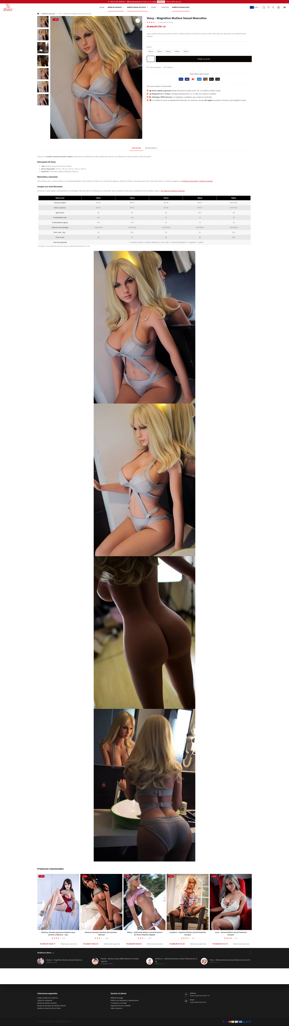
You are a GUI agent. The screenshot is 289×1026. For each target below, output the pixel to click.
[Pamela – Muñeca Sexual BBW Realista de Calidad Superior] (95, 961)
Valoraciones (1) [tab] (151, 148)
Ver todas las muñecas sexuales (173, 191)
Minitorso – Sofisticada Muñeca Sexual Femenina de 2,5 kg (176, 960)
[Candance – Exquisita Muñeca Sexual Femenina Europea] (188, 902)
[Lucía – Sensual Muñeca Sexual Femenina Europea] (231, 902)
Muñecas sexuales (115, 7)
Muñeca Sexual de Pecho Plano (49, 1008)
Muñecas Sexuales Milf (181, 7)
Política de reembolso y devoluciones (125, 1000)
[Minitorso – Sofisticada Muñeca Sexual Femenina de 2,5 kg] (149, 961)
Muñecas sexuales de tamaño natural (51, 1006)
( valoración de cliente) (165, 22)
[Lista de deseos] (268, 7)
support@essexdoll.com (198, 1002)
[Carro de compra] (284, 7)
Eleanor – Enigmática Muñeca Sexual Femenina (64, 960)
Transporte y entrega (119, 1003)
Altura (149, 47)
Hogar (101, 7)
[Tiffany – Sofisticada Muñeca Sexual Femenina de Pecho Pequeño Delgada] (144, 902)
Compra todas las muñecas (47, 998)
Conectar (165, 7)
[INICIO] (38, 14)
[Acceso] (278, 7)
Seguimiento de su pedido (121, 1006)
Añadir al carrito (204, 59)
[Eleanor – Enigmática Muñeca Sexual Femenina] (40, 961)
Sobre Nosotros (116, 1008)
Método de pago (117, 998)
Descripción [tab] (136, 148)
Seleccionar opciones (69, 944)
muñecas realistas (206, 181)
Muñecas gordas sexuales (47, 1003)
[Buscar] (264, 7)
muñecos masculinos (190, 181)
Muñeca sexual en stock (136, 7)
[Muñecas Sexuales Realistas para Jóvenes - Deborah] (101, 902)
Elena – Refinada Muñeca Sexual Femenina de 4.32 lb (230, 960)
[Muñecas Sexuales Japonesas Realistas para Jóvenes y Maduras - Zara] (58, 902)
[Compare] (273, 7)
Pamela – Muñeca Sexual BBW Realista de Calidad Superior (120, 960)
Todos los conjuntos (44, 1000)
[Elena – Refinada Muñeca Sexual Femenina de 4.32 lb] (204, 961)
